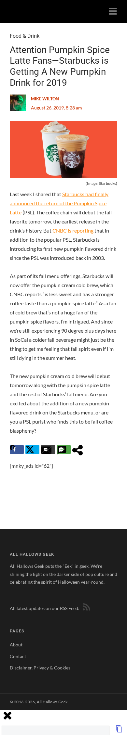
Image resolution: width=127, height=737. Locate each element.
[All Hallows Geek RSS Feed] (85, 608)
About (16, 644)
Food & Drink (24, 36)
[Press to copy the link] (119, 730)
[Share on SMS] (64, 449)
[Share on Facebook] (17, 449)
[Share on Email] (48, 449)
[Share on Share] (79, 449)
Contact (18, 656)
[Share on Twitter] (32, 449)
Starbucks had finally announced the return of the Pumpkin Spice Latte (59, 203)
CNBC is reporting (72, 230)
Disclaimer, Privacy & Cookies (40, 667)
